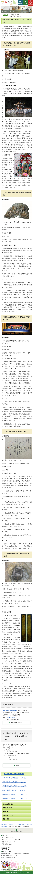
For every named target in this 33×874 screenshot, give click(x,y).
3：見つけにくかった (10, 759)
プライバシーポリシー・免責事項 (11, 839)
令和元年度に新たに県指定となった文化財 (14, 786)
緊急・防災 (30, 3)
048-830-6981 (11, 717)
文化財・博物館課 (12, 710)
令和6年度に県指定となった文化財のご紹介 (14, 794)
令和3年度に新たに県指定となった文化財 (14, 778)
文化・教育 (11, 824)
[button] (20, 2)
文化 (16, 824)
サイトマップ (5, 835)
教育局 (5, 710)
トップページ (4, 824)
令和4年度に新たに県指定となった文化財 (14, 782)
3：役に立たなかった (10, 751)
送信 (17, 765)
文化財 (20, 824)
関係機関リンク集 (7, 844)
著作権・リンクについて (8, 842)
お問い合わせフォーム (17, 722)
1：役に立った (8, 747)
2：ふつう (7, 749)
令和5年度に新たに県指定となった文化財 (14, 790)
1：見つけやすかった (10, 755)
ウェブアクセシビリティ (8, 837)
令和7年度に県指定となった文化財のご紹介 (14, 798)
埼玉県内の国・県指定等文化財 (14, 774)
